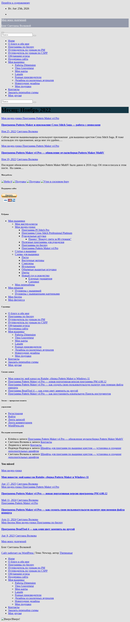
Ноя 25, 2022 (8, 131)
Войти (12, 416)
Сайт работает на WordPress (17, 552)
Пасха (25, 257)
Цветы (25, 272)
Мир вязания (15, 287)
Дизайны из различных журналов (34, 80)
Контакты (13, 89)
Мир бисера (15, 296)
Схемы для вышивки (27, 254)
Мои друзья (14, 95)
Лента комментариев (20, 422)
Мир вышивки (16, 220)
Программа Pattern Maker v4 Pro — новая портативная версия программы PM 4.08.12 (57, 381)
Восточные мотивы (33, 260)
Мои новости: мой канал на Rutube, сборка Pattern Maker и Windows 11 (49, 378)
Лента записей (16, 419)
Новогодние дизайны (27, 83)
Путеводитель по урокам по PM (26, 49)
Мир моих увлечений (13, 20)
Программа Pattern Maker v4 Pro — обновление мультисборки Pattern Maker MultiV (52, 152)
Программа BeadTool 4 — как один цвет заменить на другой (43, 390)
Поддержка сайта (18, 59)
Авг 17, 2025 (8, 483)
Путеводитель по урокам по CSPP (28, 52)
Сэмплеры (28, 263)
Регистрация (15, 413)
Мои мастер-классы (26, 223)
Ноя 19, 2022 (8, 159)
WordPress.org (16, 425)
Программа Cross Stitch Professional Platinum (47, 233)
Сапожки (33, 281)
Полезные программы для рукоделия (43, 242)
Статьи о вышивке (25, 251)
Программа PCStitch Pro (35, 230)
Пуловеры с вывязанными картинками (37, 293)
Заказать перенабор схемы (23, 92)
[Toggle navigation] (2, 32)
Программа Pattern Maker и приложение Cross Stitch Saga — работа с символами (50, 124)
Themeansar (66, 552)
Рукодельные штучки (34, 236)
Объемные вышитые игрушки (39, 269)
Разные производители (28, 77)
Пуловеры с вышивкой (28, 290)
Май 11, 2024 (8, 500)
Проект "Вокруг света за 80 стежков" (49, 239)
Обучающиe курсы (19, 56)
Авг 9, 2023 (8, 535)
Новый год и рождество (35, 275)
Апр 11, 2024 (8, 519)
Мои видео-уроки (12, 118)
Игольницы (28, 266)
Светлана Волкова (27, 131)
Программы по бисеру (21, 46)
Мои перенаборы (25, 284)
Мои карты (21, 71)
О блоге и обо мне (18, 43)
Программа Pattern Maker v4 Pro (41, 118)
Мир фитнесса (16, 299)
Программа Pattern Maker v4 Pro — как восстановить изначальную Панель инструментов (59, 393)
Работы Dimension (25, 65)
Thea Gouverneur (24, 68)
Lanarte (19, 74)
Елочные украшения (40, 278)
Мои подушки (23, 86)
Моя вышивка (16, 62)
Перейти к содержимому (15, 2)
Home (11, 40)
